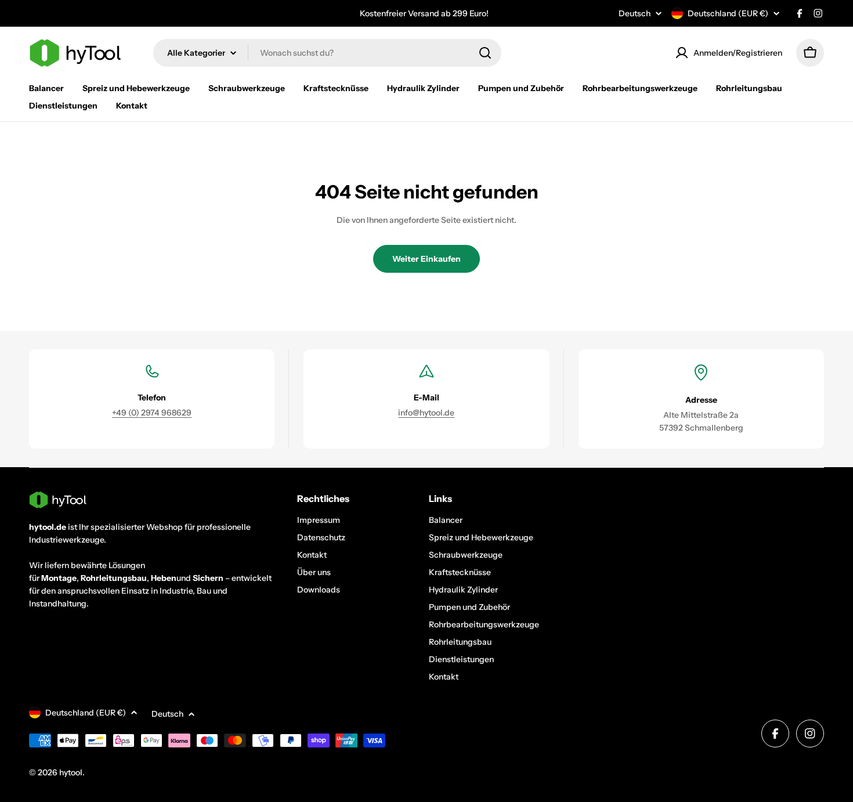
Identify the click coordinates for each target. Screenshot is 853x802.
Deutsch (634, 13)
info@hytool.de (426, 412)
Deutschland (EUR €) (728, 13)
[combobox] (327, 53)
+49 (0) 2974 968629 (151, 412)
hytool (70, 772)
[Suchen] (485, 53)
